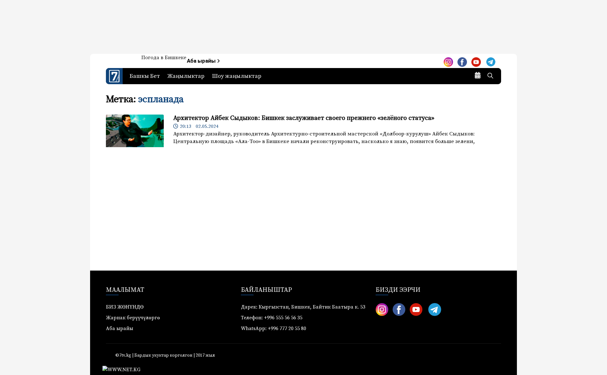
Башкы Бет (145, 76)
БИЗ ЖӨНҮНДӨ (125, 307)
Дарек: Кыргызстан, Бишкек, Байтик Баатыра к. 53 (303, 307)
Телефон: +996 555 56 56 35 (271, 318)
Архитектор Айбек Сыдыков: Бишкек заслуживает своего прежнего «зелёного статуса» (303, 118)
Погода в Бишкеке (163, 57)
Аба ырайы (202, 61)
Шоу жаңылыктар (236, 76)
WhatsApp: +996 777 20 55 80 (273, 328)
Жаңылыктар (186, 76)
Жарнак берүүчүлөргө (133, 318)
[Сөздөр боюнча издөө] (490, 76)
